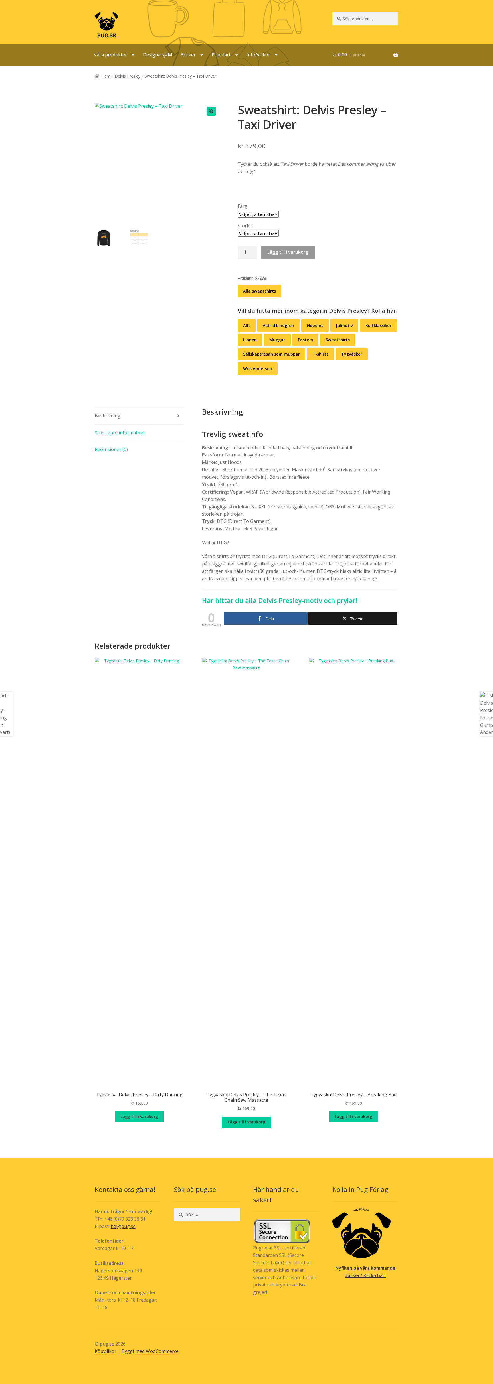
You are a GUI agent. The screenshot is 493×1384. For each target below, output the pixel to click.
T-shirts (320, 354)
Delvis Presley (127, 76)
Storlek (245, 225)
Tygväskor (351, 354)
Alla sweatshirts (259, 291)
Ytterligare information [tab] (119, 432)
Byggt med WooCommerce (150, 1351)
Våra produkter (110, 55)
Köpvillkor (105, 1351)
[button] (211, 111)
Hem (106, 76)
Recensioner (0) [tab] (111, 449)
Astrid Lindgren (278, 325)
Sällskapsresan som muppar (271, 354)
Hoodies (315, 325)
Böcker (188, 55)
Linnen (250, 339)
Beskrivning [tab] (107, 416)
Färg (242, 206)
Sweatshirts (338, 339)
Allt (246, 325)
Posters (305, 339)
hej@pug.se (123, 1226)
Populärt (221, 55)
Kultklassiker (378, 325)
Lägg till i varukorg (287, 252)
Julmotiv (344, 325)
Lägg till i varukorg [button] (139, 1116)
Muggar (277, 339)
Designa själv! (157, 55)
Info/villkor (258, 55)
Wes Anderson (257, 368)
